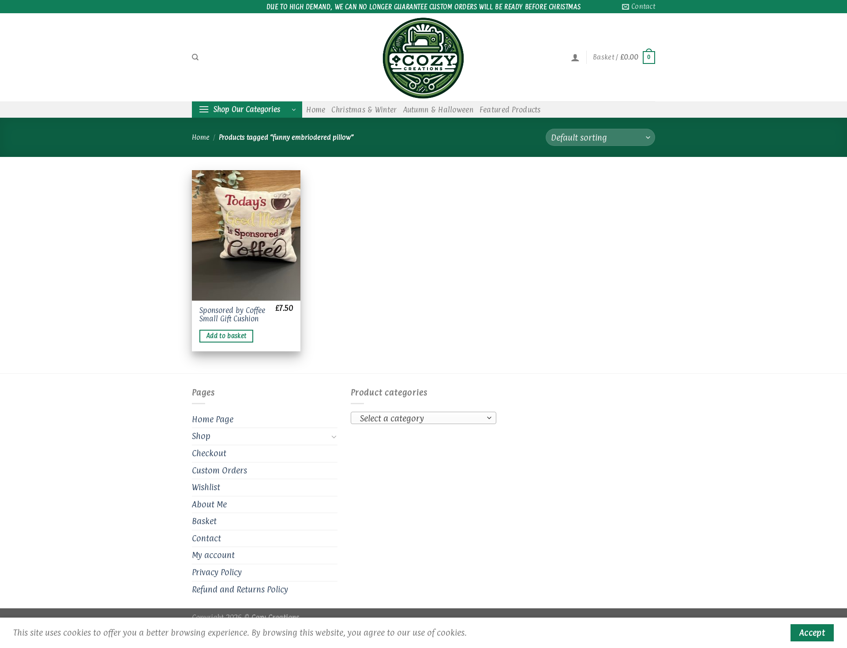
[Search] (195, 57)
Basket (204, 521)
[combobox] (423, 418)
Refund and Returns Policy (240, 589)
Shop (201, 436)
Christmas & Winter (364, 109)
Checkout (209, 453)
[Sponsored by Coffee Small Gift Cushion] (246, 235)
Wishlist (206, 487)
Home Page (212, 419)
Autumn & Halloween (438, 109)
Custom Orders (219, 470)
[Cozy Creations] (423, 57)
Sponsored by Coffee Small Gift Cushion (232, 314)
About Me (209, 504)
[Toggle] (333, 436)
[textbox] (421, 418)
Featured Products (510, 109)
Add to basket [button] (226, 335)
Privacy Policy (217, 572)
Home (315, 109)
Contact (206, 538)
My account (213, 555)
